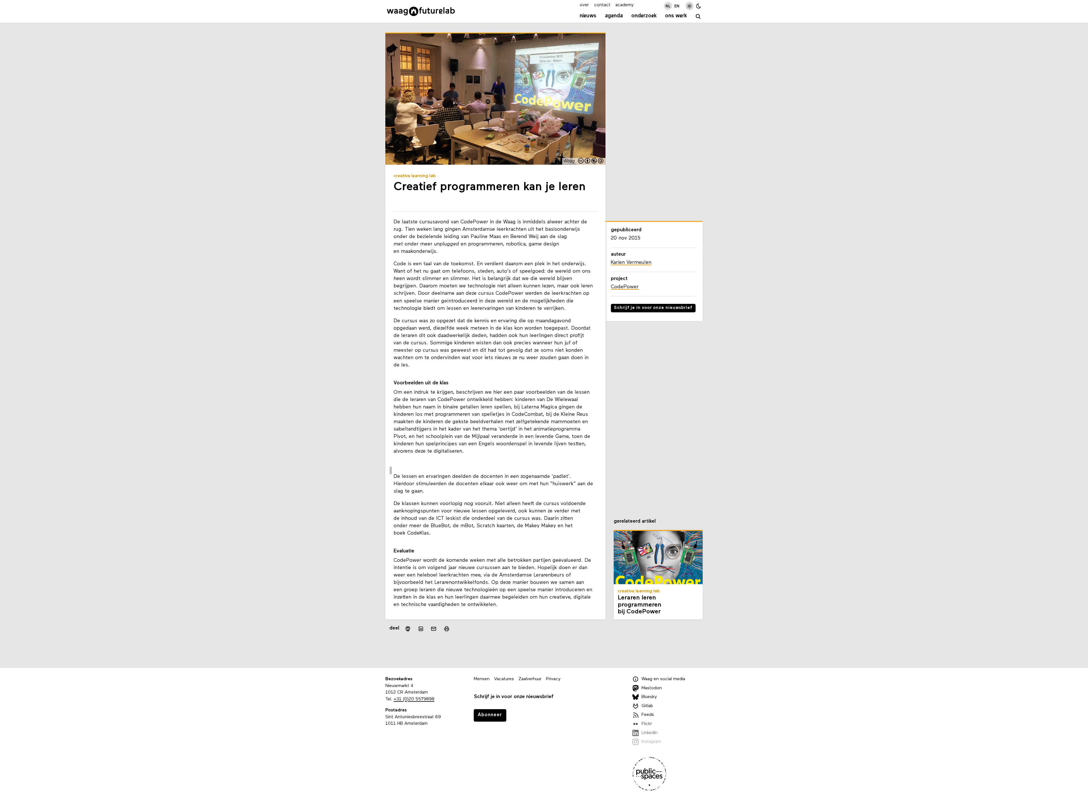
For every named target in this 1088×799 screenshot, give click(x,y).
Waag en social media (663, 679)
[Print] (447, 629)
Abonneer (490, 715)
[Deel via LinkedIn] (420, 628)
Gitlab (647, 706)
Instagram (651, 741)
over (584, 5)
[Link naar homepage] (420, 11)
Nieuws (588, 16)
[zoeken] (698, 16)
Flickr (646, 724)
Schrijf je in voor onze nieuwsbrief (653, 308)
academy (624, 5)
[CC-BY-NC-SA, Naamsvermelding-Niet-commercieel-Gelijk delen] (591, 161)
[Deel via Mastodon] (408, 629)
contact (602, 5)
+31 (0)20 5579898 (414, 699)
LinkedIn (649, 733)
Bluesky (649, 697)
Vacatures (504, 679)
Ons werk (676, 16)
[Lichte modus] (689, 6)
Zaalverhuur (529, 679)
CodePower (625, 287)
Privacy (553, 679)
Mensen (482, 679)
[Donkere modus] (698, 6)
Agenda (614, 16)
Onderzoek (644, 16)
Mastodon (651, 688)
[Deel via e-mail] (434, 628)
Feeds (647, 715)
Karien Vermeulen (631, 262)
